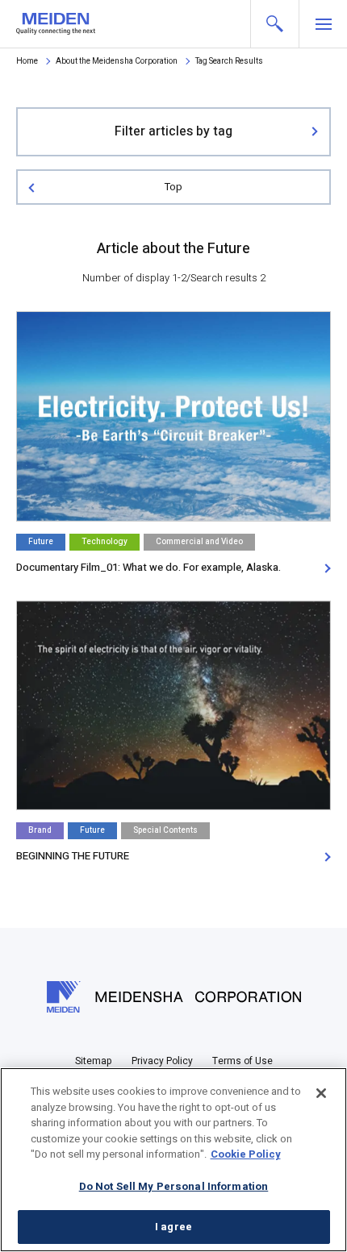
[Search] (275, 24)
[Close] (321, 1093)
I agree (173, 1226)
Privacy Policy (162, 1061)
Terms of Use (242, 1061)
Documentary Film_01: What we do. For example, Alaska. (148, 567)
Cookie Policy (246, 1154)
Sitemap (93, 1061)
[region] (173, 1159)
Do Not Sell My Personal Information (174, 1186)
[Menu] (323, 24)
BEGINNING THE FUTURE (72, 855)
